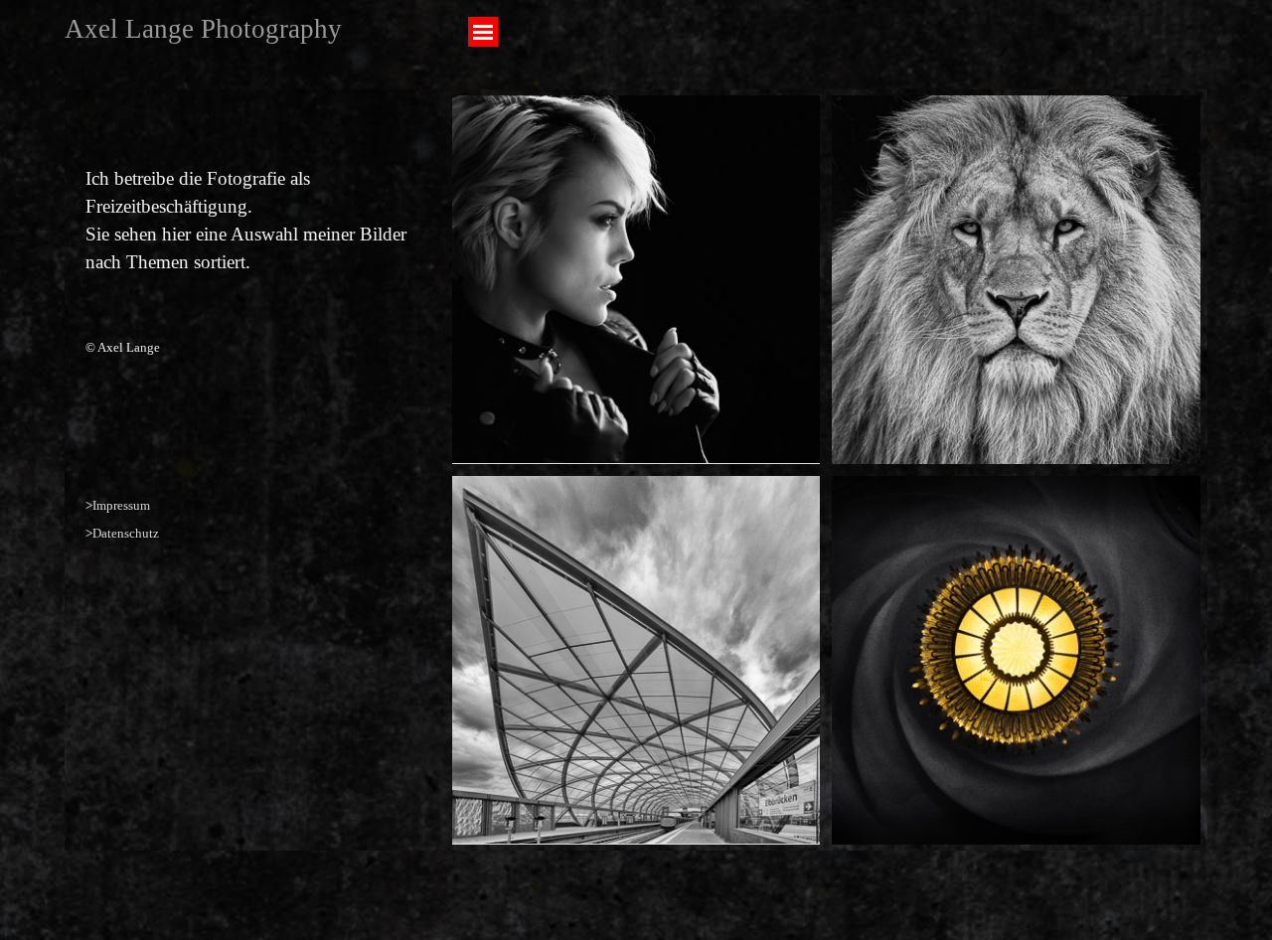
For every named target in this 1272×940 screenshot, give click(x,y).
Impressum (121, 505)
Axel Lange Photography (203, 29)
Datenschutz (125, 533)
